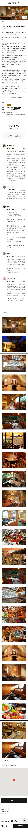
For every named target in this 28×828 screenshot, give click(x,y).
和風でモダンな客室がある (12, 112)
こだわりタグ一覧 (5, 811)
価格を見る (20, 826)
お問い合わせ (4, 816)
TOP (2, 806)
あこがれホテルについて (6, 809)
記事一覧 (3, 813)
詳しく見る (17, 107)
